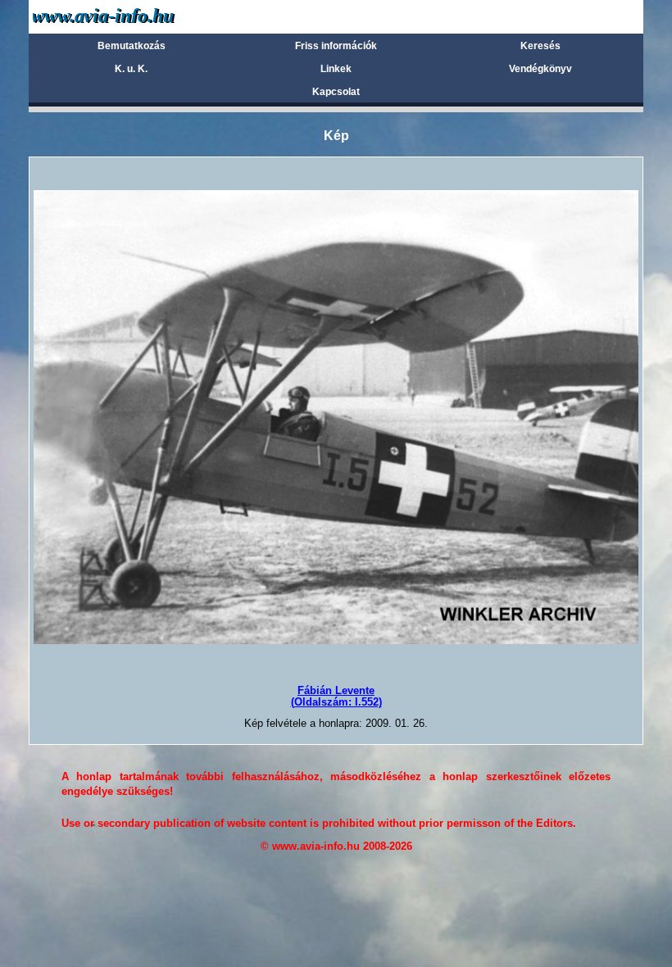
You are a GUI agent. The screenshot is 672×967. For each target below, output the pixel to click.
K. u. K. (131, 69)
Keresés (540, 46)
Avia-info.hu (132, 16)
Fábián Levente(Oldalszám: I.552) (336, 696)
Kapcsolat (336, 92)
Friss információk (336, 46)
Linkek (336, 69)
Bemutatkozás (132, 46)
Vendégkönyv (540, 69)
